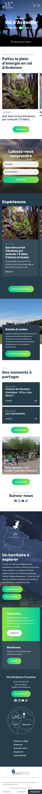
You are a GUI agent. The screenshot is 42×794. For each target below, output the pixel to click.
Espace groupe (20, 755)
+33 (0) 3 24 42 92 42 (21, 682)
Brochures (18, 745)
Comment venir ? (12, 589)
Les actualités (21, 482)
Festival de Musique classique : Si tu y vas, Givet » (18, 392)
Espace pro (18, 752)
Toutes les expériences (21, 289)
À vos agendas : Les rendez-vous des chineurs (20, 469)
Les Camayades (15, 413)
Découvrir (9, 272)
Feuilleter (14, 661)
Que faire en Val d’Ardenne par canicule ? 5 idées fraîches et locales (18, 118)
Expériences (21, 129)
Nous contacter (11, 597)
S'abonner (14, 633)
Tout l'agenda (20, 430)
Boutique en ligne (21, 741)
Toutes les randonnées (18, 354)
